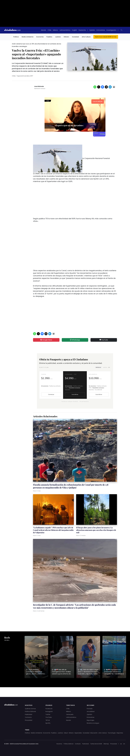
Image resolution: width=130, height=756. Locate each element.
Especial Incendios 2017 (25, 76)
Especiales (78, 733)
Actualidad (90, 711)
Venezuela (69, 714)
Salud (66, 733)
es (121, 744)
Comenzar (51, 394)
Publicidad (28, 714)
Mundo (43, 30)
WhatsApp (76, 340)
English (74, 30)
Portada (89, 709)
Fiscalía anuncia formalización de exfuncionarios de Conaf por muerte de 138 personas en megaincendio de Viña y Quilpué (70, 486)
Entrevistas (101, 30)
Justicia (58, 37)
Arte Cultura (86, 37)
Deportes (120, 733)
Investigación (111, 30)
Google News (47, 340)
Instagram (49, 711)
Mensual (98, 367)
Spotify (47, 723)
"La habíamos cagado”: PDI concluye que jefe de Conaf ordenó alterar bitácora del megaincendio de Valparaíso (53, 530)
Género (66, 37)
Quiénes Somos (30, 709)
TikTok (47, 720)
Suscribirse (75, 394)
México (55, 30)
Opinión (92, 30)
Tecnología (112, 733)
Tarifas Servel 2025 (96, 744)
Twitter (47, 714)
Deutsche (82, 30)
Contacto (28, 717)
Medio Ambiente (27, 37)
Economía (39, 37)
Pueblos (49, 37)
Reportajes (90, 720)
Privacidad (28, 720)
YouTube (104, 340)
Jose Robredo (39, 86)
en (124, 744)
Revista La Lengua (93, 723)
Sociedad (75, 37)
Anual (106, 367)
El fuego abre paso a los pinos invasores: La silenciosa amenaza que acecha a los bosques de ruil (96, 530)
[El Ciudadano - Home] (12, 30)
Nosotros (59, 744)
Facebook (48, 709)
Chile (49, 30)
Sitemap (106, 744)
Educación (94, 733)
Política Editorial (30, 711)
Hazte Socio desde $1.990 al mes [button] (105, 37)
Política (16, 37)
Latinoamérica (65, 30)
